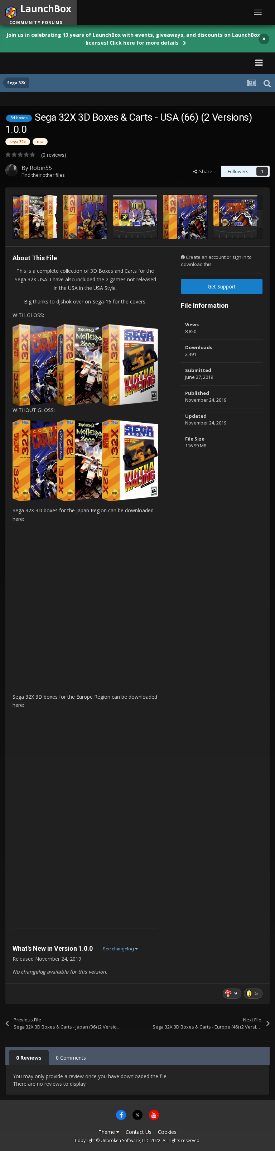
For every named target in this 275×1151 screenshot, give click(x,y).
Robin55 (41, 168)
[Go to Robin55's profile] (11, 170)
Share (204, 171)
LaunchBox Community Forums (73, 62)
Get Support (222, 286)
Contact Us (138, 1132)
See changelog (119, 948)
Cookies (167, 1132)
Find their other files (43, 175)
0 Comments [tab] (71, 1057)
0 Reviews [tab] (29, 1057)
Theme (107, 1132)
